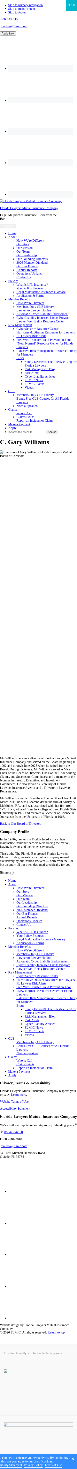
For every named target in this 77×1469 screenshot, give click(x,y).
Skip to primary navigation (25, 5)
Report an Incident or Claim (34, 1068)
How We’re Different (30, 888)
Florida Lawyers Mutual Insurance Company (29, 208)
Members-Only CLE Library (35, 954)
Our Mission (24, 895)
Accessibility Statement (15, 1108)
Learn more (18, 1094)
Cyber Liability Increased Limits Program (43, 965)
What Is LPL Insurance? (32, 932)
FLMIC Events (34, 1031)
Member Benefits (19, 946)
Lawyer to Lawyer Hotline (33, 957)
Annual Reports (26, 917)
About (12, 884)
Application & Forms (30, 943)
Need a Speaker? (27, 1053)
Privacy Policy (33, 1465)
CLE (11, 1038)
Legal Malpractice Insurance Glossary (41, 939)
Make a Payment (19, 1071)
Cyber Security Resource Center (37, 976)
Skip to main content (21, 8)
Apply (12, 1075)
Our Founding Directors (32, 906)
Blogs (20, 1005)
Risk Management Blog (40, 1016)
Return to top (56, 1332)
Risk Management (20, 972)
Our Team (23, 899)
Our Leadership (26, 902)
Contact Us (23, 924)
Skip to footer (17, 12)
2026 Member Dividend (32, 910)
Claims (12, 1057)
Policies (13, 928)
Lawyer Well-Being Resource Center (40, 968)
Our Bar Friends (27, 913)
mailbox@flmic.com (14, 26)
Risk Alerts (32, 1020)
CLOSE (71, 5)
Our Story (22, 891)
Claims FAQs (25, 1064)
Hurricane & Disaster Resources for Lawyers (45, 979)
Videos (29, 1035)
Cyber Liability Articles (40, 1024)
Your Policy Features (30, 935)
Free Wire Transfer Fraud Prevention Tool (43, 987)
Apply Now (8, 33)
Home (12, 880)
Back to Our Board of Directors (20, 823)
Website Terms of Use (14, 1101)
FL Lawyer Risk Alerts (31, 983)
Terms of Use (53, 1465)
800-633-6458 (10, 19)
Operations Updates (29, 921)
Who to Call (24, 1060)
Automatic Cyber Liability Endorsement (42, 961)
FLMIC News (34, 1027)
